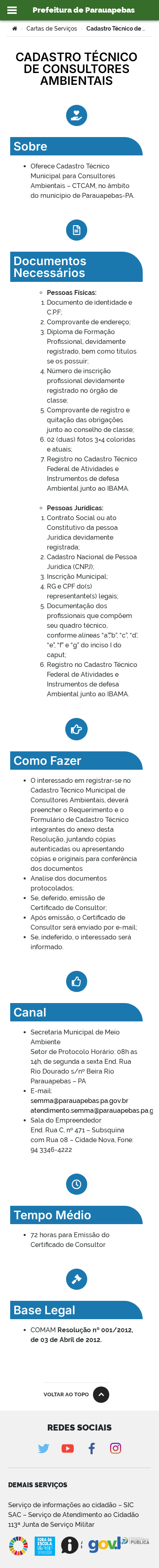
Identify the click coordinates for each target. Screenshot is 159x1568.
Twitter (43, 1448)
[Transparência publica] (136, 1546)
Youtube (67, 1448)
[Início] (14, 28)
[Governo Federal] (104, 1545)
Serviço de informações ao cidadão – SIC (71, 1505)
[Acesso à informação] (71, 1545)
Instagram (115, 1448)
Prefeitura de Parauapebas (84, 9)
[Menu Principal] (12, 10)
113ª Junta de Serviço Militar (51, 1524)
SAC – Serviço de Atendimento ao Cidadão (73, 1515)
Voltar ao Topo (66, 1394)
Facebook (91, 1448)
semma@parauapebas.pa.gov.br (79, 1101)
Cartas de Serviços (51, 28)
